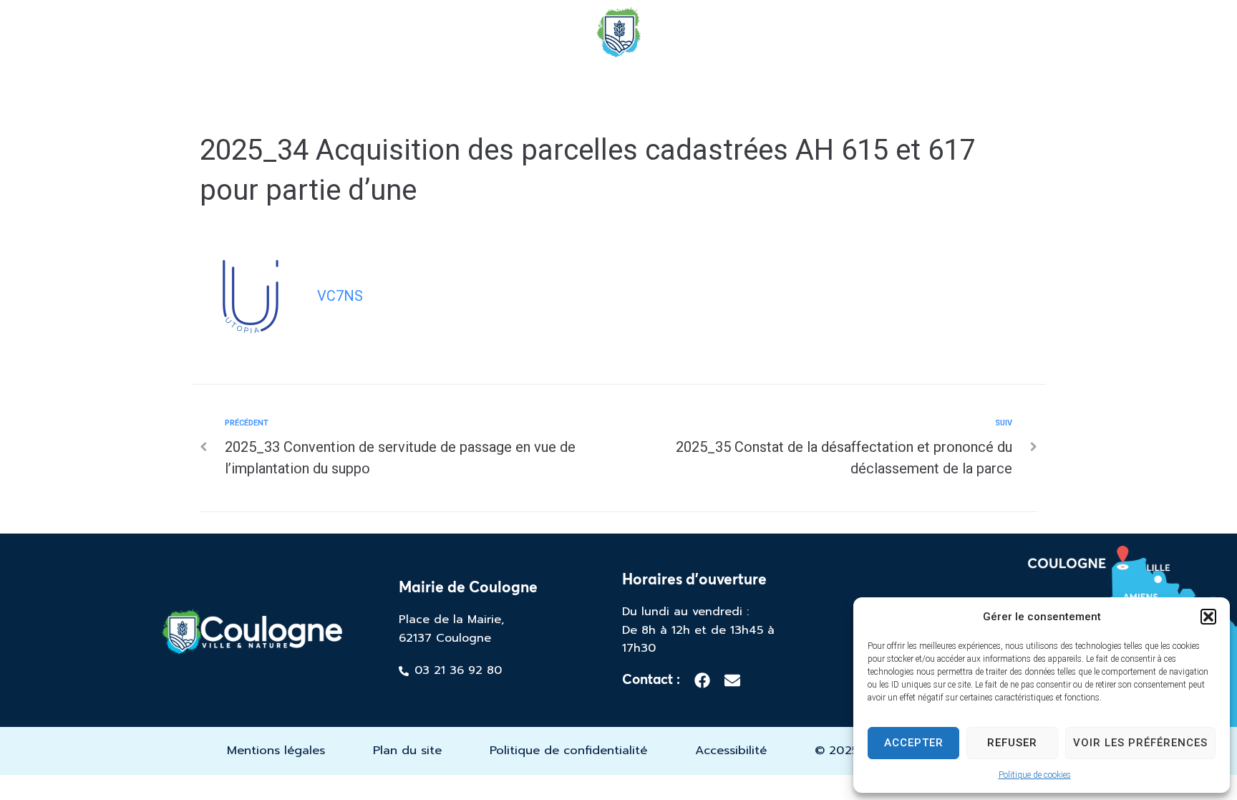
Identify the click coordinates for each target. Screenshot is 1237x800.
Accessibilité (731, 750)
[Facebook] (702, 680)
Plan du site (407, 750)
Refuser (1012, 742)
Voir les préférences (1140, 742)
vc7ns (340, 295)
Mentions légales (276, 750)
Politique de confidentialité (568, 750)
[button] (1208, 616)
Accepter (913, 742)
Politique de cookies (1035, 775)
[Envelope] (732, 680)
